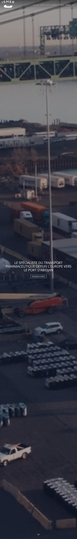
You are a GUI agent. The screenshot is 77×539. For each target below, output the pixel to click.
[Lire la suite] (38, 534)
